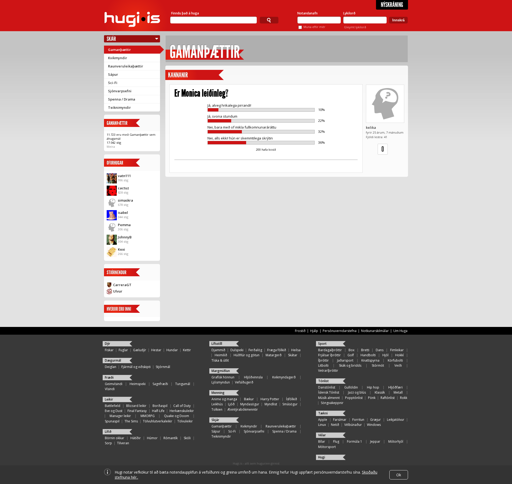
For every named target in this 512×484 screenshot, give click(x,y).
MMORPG (148, 416)
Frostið (300, 331)
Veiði (398, 365)
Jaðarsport (345, 360)
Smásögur (290, 404)
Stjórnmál (163, 367)
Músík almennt (329, 397)
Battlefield (112, 405)
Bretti (365, 350)
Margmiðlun (220, 371)
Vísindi (110, 389)
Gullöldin (351, 387)
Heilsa (296, 350)
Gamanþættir (119, 49)
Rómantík (170, 438)
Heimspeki (138, 384)
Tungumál (182, 384)
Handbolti (368, 355)
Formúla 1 (354, 441)
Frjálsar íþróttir (329, 355)
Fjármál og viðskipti (136, 367)
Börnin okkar (114, 438)
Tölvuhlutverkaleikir (157, 421)
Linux (322, 424)
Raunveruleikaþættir (125, 66)
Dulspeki (236, 350)
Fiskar (109, 350)
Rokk (403, 397)
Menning (218, 392)
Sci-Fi (112, 82)
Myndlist (271, 404)
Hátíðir (135, 438)
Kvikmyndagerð (284, 377)
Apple (322, 419)
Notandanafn (307, 13)
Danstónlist (326, 387)
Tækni (323, 413)
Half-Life (158, 411)
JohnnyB (124, 237)
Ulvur (117, 291)
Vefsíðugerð (244, 382)
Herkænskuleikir (182, 411)
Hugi (321, 457)
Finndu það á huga (185, 13)
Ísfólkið (291, 399)
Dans (379, 350)
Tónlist (323, 381)
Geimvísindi (113, 384)
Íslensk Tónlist (328, 392)
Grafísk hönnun (222, 377)
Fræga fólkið (276, 350)
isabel (123, 212)
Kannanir (178, 75)
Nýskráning (392, 5)
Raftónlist (388, 397)
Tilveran (123, 443)
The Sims (131, 421)
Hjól (385, 355)
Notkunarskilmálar (375, 331)
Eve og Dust (113, 411)
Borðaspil (160, 405)
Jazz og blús (357, 392)
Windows (374, 424)
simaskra (125, 200)
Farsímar (339, 419)
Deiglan (110, 367)
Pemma (124, 224)
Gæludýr (139, 350)
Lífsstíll (216, 343)
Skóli (187, 438)
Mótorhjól (395, 441)
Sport (322, 343)
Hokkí (399, 355)
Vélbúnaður (353, 424)
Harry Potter (270, 399)
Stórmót (378, 365)
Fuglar (123, 350)
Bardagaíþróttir (330, 350)
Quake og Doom (176, 416)
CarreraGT (122, 284)
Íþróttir (323, 360)
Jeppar (375, 441)
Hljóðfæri (395, 387)
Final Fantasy (137, 411)
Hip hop (373, 387)
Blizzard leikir (136, 405)
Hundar (172, 350)
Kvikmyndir (117, 57)
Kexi (121, 249)
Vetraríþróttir (328, 370)
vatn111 (124, 175)
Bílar (321, 441)
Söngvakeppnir (332, 403)
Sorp (108, 443)
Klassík (380, 392)
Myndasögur (249, 404)
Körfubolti (395, 360)
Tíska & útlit (220, 360)
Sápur (113, 74)
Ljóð (231, 404)
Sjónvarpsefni (119, 91)
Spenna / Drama (121, 99)
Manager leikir (120, 416)
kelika (371, 127)
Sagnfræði (160, 384)
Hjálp (314, 331)
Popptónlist (354, 397)
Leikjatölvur (395, 419)
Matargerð (274, 355)
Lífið (108, 431)
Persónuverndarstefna (340, 331)
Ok (398, 474)
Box (351, 350)
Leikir (109, 399)
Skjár (111, 38)
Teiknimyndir (119, 107)
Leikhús (217, 404)
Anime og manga (224, 399)
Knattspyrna (370, 360)
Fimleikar (397, 350)
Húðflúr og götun (246, 355)
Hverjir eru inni (119, 309)
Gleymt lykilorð (355, 27)
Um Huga (400, 331)
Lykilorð (349, 13)
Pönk (371, 397)
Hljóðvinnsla (253, 377)
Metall (398, 392)
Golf (350, 355)
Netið (335, 424)
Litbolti (323, 365)
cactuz (123, 188)
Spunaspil (112, 421)
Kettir (187, 350)
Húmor (152, 438)
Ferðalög (255, 350)
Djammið (218, 350)
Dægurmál (113, 360)
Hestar (156, 350)
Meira (111, 147)
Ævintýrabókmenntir (242, 409)
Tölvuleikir (185, 421)
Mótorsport (327, 447)
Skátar (292, 355)
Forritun (358, 419)
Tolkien (216, 409)
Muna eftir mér (314, 27)
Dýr (107, 343)
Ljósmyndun (220, 382)
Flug (336, 441)
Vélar (322, 435)
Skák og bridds (350, 365)
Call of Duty (182, 405)
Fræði (109, 377)
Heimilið (221, 355)
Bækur (249, 399)
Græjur (375, 419)
